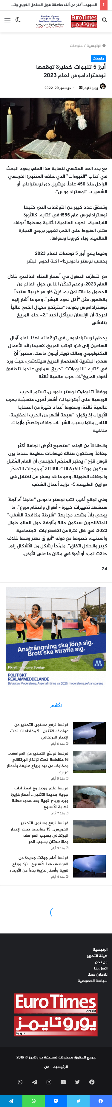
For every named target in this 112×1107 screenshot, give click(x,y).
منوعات (76, 46)
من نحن (101, 962)
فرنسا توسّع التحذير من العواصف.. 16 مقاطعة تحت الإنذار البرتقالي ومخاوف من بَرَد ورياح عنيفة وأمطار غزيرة (37, 763)
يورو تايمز (90, 88)
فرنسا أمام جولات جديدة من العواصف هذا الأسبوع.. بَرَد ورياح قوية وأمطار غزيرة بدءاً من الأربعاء (39, 864)
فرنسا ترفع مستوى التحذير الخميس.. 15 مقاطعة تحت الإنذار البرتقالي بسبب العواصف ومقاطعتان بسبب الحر (39, 832)
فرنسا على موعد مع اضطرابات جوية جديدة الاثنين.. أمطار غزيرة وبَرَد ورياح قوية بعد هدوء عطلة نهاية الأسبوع (39, 798)
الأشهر (56, 706)
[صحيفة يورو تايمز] (61, 21)
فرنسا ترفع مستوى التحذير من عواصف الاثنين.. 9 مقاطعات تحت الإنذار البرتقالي (39, 731)
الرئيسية (94, 46)
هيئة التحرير (97, 956)
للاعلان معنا (98, 975)
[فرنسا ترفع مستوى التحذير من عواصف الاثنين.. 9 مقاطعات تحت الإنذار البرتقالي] (89, 733)
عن (46, 1067)
